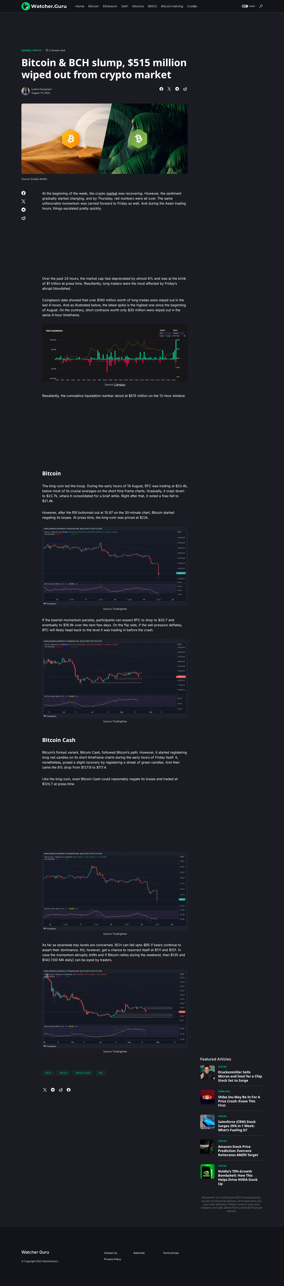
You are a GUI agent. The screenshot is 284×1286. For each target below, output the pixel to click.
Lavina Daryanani (41, 89)
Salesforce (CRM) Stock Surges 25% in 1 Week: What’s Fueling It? (237, 1126)
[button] (248, 6)
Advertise (139, 1252)
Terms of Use (171, 1252)
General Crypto (31, 50)
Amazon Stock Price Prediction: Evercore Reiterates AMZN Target (238, 1150)
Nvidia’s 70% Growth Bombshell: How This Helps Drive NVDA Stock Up (238, 1177)
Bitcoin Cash (83, 1073)
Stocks (222, 1066)
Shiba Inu (224, 1091)
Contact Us (110, 1252)
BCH (48, 1073)
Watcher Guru (35, 1252)
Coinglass (119, 384)
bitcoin (63, 1073)
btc (100, 1073)
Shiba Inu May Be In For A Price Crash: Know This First (239, 1101)
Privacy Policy (112, 1259)
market (111, 193)
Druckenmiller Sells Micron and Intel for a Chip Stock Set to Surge (240, 1076)
